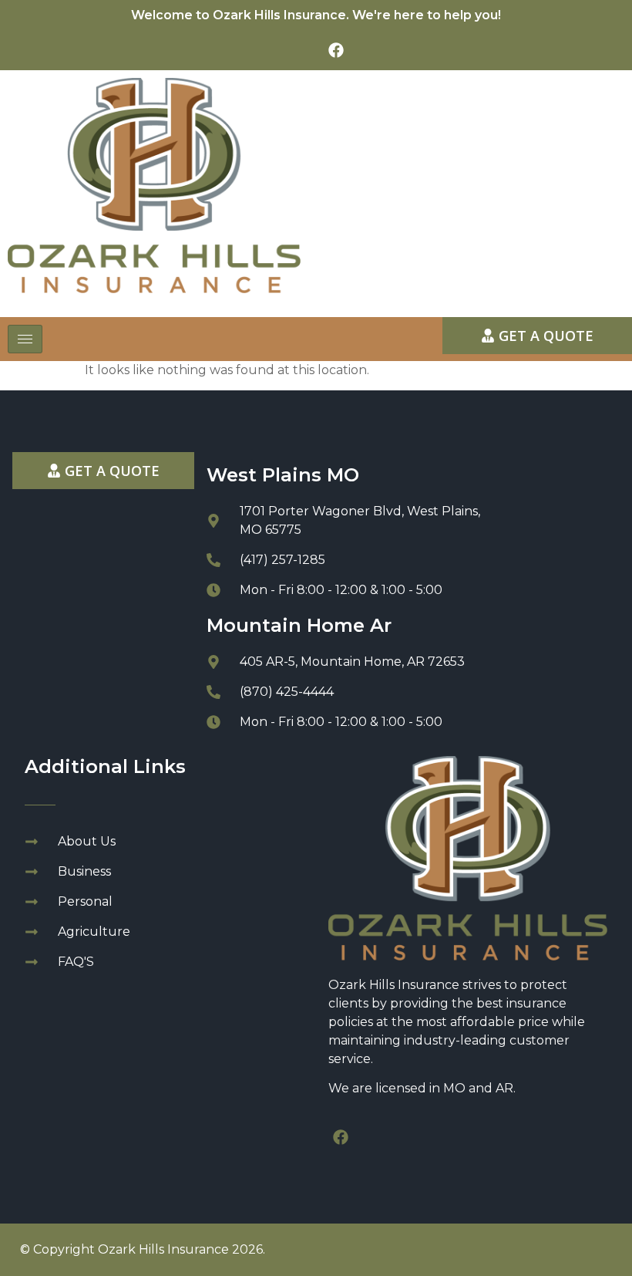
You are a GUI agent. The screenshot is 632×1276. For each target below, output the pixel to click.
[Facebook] (336, 50)
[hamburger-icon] (25, 339)
